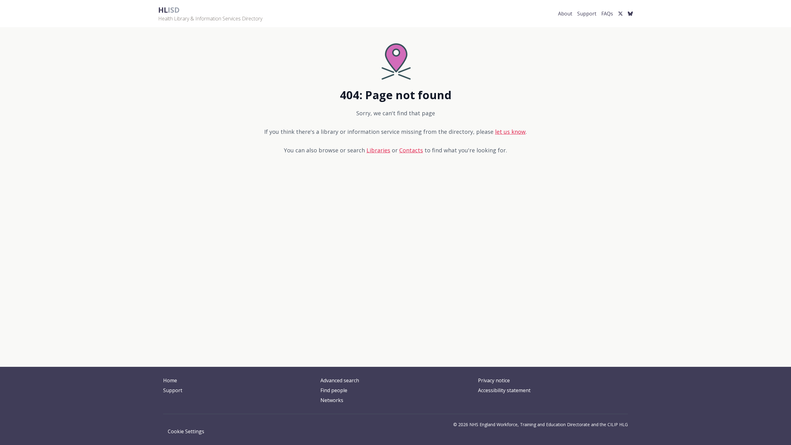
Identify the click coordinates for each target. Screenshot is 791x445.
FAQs (607, 13)
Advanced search (339, 380)
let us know (510, 131)
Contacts (411, 150)
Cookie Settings (186, 431)
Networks (331, 400)
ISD (169, 10)
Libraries (378, 150)
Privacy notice (494, 380)
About (565, 13)
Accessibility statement (504, 390)
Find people (333, 390)
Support (586, 13)
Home (170, 380)
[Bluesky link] (630, 13)
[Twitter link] (620, 13)
